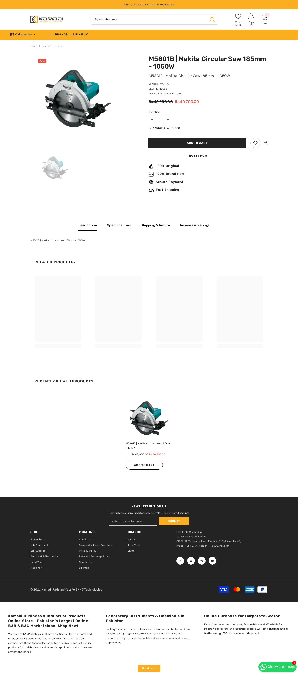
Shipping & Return (155, 225)
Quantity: (154, 112)
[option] (89, 142)
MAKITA (164, 83)
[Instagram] (191, 561)
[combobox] (149, 19)
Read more (149, 668)
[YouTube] (212, 561)
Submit (174, 521)
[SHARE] (264, 143)
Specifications (119, 225)
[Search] (154, 19)
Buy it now (198, 155)
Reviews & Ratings (194, 225)
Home (33, 46)
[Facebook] (180, 561)
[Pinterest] (202, 561)
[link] (255, 143)
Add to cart (198, 143)
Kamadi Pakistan (53, 589)
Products (47, 46)
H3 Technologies (91, 589)
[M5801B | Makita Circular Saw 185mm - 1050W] (149, 418)
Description (87, 225)
